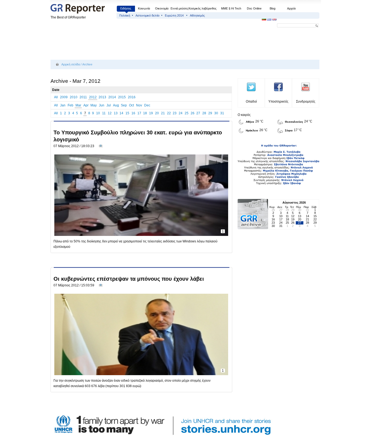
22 (169, 113)
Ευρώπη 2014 (174, 15)
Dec (147, 105)
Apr (86, 105)
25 (186, 113)
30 (216, 113)
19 (151, 113)
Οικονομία (161, 8)
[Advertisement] (149, 44)
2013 (102, 97)
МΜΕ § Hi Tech (231, 8)
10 (98, 113)
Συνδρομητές (305, 101)
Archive (87, 64)
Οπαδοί (251, 101)
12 (110, 113)
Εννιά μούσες (179, 8)
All (56, 97)
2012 (93, 97)
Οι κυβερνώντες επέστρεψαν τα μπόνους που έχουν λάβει (129, 279)
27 (198, 113)
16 (133, 113)
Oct (131, 105)
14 (121, 113)
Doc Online (254, 8)
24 (181, 113)
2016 (132, 97)
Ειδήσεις (125, 8)
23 (175, 113)
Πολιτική (124, 15)
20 (157, 113)
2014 (112, 97)
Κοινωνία (144, 8)
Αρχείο (291, 8)
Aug (116, 105)
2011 (83, 97)
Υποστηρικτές (278, 101)
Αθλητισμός (197, 15)
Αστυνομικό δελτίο (147, 15)
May (93, 105)
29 (210, 113)
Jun (101, 105)
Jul (108, 105)
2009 (64, 97)
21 (163, 113)
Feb (70, 105)
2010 (73, 97)
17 (139, 113)
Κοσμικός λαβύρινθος (202, 8)
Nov (139, 105)
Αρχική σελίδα (70, 64)
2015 (122, 97)
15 (127, 113)
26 (192, 113)
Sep (124, 105)
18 (145, 113)
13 (116, 113)
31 (222, 113)
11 (104, 113)
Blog (272, 8)
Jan (62, 105)
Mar (78, 105)
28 (204, 113)
